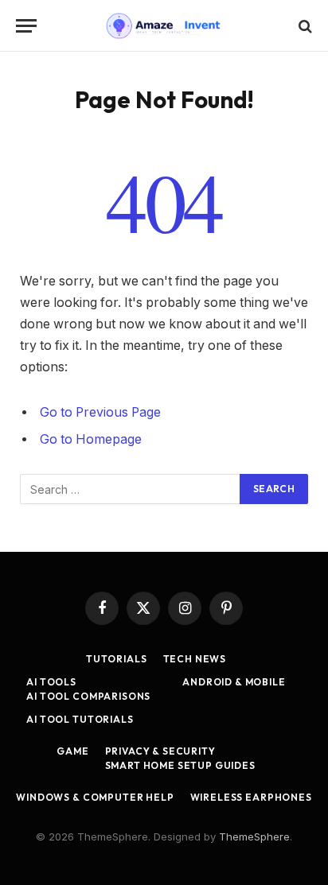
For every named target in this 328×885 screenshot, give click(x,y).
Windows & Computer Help (95, 797)
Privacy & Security (160, 751)
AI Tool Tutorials (79, 719)
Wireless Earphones (251, 797)
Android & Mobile (233, 682)
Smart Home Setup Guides (180, 765)
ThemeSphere (254, 836)
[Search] (303, 26)
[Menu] (26, 26)
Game (72, 751)
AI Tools (51, 682)
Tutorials (116, 659)
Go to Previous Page (100, 412)
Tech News (195, 659)
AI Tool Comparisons (88, 696)
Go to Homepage (91, 439)
